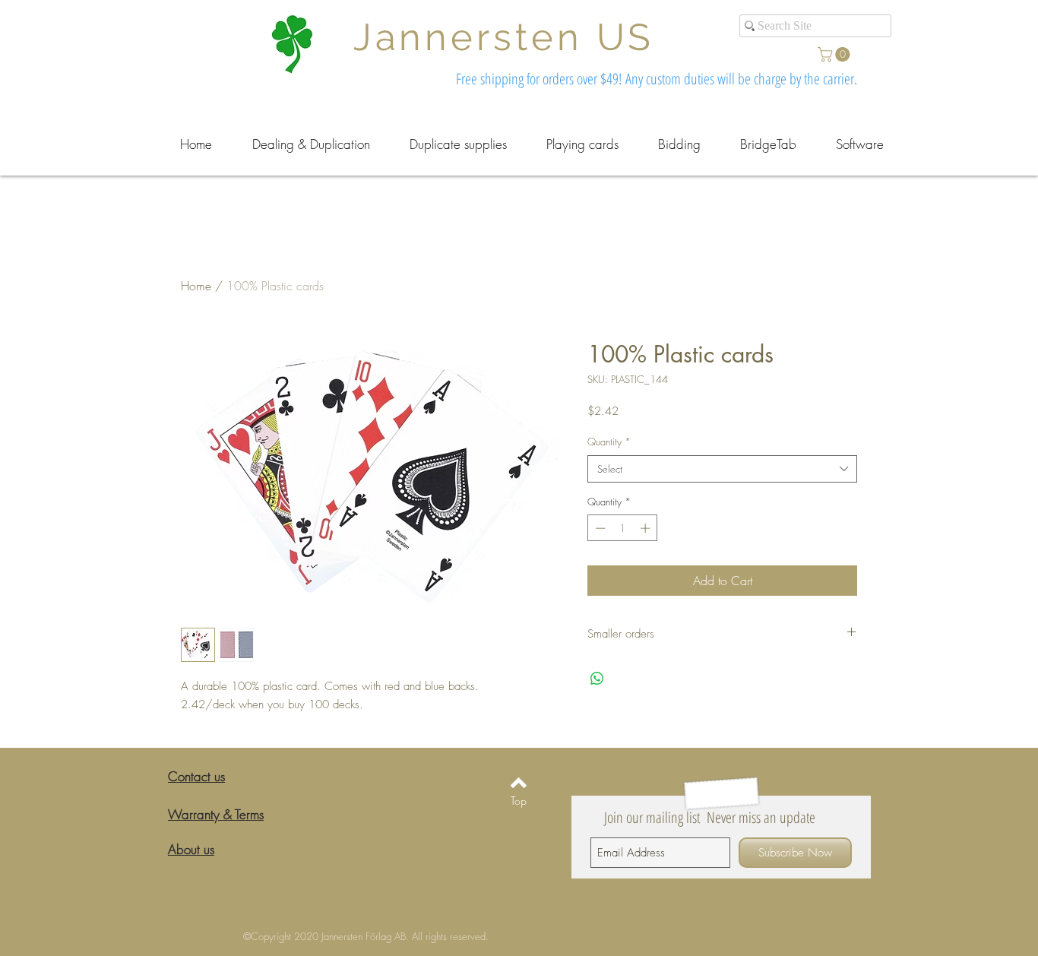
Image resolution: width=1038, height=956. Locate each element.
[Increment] (647, 528)
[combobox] (722, 469)
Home (196, 285)
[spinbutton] (623, 528)
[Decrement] (599, 528)
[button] (835, 54)
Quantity (609, 441)
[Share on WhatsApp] (597, 679)
